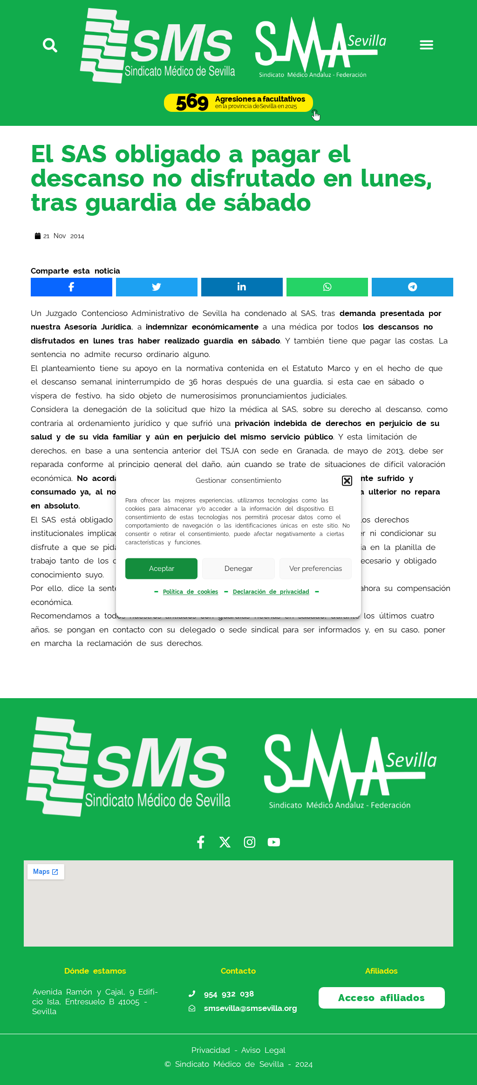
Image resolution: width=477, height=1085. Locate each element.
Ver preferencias (315, 568)
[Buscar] (50, 44)
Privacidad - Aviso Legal (238, 1050)
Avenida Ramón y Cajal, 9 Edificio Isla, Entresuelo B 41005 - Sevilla (95, 1001)
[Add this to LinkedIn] (241, 287)
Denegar (238, 568)
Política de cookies (190, 592)
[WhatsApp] (327, 287)
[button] (347, 480)
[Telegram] (412, 287)
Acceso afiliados (381, 997)
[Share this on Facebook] (71, 287)
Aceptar (161, 568)
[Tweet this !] (156, 287)
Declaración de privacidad (271, 592)
